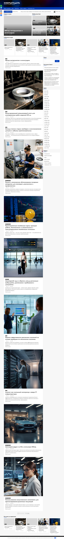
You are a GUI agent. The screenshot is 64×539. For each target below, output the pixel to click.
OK (55, 537)
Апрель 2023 (46, 133)
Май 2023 (46, 131)
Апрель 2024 (46, 116)
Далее (28, 513)
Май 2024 (46, 114)
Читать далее (8, 67)
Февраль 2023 (46, 136)
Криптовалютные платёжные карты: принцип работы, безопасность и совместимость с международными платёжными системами (54, 50)
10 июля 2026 (10, 34)
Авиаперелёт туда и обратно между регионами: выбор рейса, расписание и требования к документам (21, 283)
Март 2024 (46, 118)
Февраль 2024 (46, 120)
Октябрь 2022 (46, 144)
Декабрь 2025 (46, 103)
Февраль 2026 (46, 100)
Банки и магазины (7, 8)
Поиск (45, 57)
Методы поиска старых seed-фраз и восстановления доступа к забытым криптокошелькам (39, 31)
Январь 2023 (46, 138)
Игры (13, 8)
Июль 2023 (46, 127)
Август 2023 (46, 125)
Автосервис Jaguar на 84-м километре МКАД (20, 447)
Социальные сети (31, 8)
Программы (17, 8)
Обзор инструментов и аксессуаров (37, 22)
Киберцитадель (12, 3)
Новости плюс (47, 159)
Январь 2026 (46, 102)
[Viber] (1, 10)
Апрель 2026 (46, 96)
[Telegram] (1, 8)
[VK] (1, 11)
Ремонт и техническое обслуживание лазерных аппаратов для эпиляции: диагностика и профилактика (28, 11)
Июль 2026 (46, 91)
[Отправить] (1, 15)
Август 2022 (46, 147)
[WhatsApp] (1, 6)
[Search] (59, 8)
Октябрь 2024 (46, 109)
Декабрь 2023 (46, 122)
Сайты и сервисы (23, 8)
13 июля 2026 (38, 24)
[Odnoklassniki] (1, 13)
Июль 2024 (46, 111)
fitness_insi (6, 34)
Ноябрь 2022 (46, 142)
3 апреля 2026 (12, 395)
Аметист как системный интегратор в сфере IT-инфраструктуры (21, 393)
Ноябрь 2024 (46, 107)
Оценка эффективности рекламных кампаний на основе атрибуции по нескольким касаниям (22, 338)
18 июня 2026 (39, 34)
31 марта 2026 (11, 503)
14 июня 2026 (53, 34)
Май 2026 (46, 94)
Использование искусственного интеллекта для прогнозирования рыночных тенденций (21, 501)
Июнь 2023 (46, 129)
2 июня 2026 (55, 54)
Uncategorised (47, 153)
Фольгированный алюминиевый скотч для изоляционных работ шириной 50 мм (18, 30)
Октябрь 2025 (46, 105)
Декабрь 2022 (46, 140)
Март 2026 (46, 98)
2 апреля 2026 (12, 448)
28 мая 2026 (11, 286)
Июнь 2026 (46, 92)
